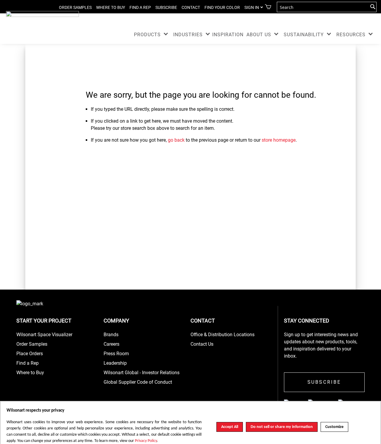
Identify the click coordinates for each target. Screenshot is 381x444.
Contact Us (201, 344)
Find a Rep (27, 363)
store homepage (279, 140)
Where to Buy (30, 372)
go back (176, 140)
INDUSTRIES (188, 34)
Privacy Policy (146, 441)
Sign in (251, 7)
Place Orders (29, 353)
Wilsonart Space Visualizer (44, 334)
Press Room (116, 353)
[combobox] (327, 7)
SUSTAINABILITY (304, 34)
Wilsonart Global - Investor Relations (141, 372)
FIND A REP (140, 7)
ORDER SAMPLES (75, 7)
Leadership (115, 363)
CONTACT (191, 7)
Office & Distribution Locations (222, 334)
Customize (334, 427)
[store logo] (42, 16)
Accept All (229, 427)
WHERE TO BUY (110, 7)
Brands (111, 334)
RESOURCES (351, 34)
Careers (111, 344)
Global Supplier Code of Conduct (138, 382)
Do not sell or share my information (282, 427)
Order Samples (31, 344)
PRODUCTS (147, 34)
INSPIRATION (227, 34)
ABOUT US (258, 34)
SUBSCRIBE (166, 7)
